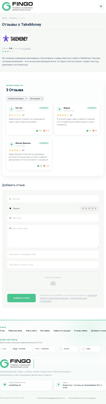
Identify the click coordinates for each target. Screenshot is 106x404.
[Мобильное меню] (101, 6)
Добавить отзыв (21, 298)
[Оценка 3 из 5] (89, 208)
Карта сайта (31, 331)
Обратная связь (15, 331)
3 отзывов (26, 48)
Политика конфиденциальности (51, 398)
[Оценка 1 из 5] (83, 208)
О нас (2, 331)
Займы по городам (62, 331)
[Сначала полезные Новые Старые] (17, 98)
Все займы (45, 331)
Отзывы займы (80, 331)
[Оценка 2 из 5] (86, 208)
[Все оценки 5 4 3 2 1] (36, 98)
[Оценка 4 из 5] (92, 208)
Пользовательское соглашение (82, 398)
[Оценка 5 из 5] (95, 208)
